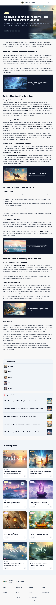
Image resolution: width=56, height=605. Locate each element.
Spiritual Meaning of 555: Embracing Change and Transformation (22, 424)
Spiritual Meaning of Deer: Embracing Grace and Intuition (20, 416)
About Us (5, 592)
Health (17, 595)
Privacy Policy (45, 592)
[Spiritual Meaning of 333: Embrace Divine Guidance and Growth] (49, 432)
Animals (32, 512)
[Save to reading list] (12, 31)
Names (6, 13)
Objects (32, 482)
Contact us (31, 590)
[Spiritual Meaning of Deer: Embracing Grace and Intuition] (49, 416)
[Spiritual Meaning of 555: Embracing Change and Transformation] (49, 424)
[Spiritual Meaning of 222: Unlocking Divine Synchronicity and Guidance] (49, 408)
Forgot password (33, 597)
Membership (6, 590)
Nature (17, 600)
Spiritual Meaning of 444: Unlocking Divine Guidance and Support (22, 401)
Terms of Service (46, 590)
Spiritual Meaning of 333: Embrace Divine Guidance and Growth (21, 432)
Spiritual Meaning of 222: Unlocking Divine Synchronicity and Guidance (23, 408)
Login (30, 592)
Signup (30, 595)
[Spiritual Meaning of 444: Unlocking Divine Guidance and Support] (49, 401)
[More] (16, 31)
